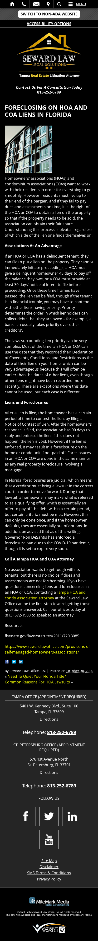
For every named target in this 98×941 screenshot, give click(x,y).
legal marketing (45, 914)
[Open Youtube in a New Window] (49, 839)
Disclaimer (49, 866)
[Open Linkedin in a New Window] (72, 816)
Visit (48, 4)
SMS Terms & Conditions (49, 872)
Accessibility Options (49, 23)
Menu (81, 4)
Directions (49, 719)
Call (23, 4)
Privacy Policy (49, 879)
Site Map (49, 860)
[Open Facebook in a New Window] (25, 816)
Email (36, 4)
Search (59, 4)
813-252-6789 (49, 92)
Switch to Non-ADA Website (49, 14)
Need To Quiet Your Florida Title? (37, 676)
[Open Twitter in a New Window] (49, 816)
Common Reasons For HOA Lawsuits (37, 682)
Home (12, 4)
